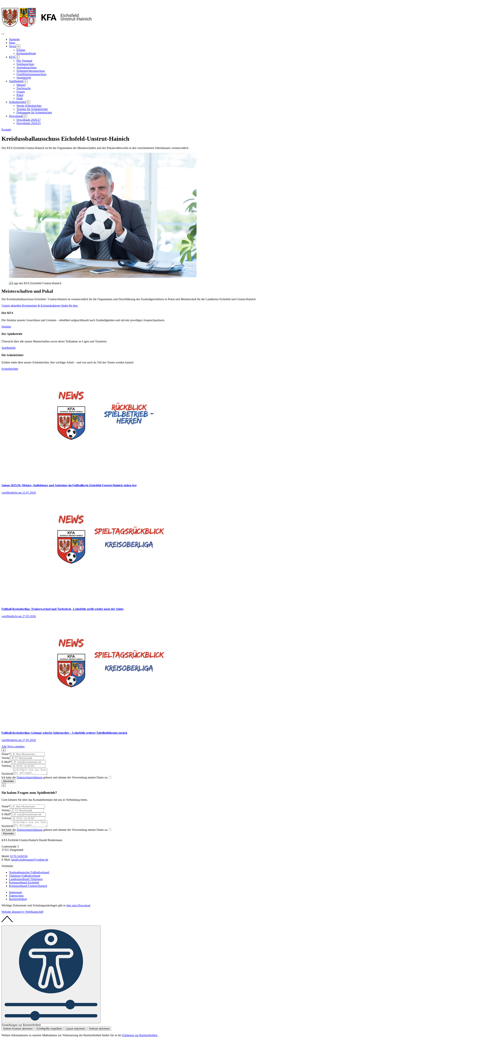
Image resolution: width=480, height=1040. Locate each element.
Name (6, 754)
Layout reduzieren (75, 1028)
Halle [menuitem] (19, 98)
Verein (5, 758)
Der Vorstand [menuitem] (24, 60)
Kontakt (6, 129)
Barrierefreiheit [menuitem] (18, 899)
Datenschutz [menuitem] (16, 895)
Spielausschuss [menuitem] (25, 64)
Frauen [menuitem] (20, 91)
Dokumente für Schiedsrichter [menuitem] (34, 112)
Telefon (6, 765)
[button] (3, 34)
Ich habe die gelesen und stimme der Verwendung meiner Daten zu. (55, 777)
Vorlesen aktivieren (99, 1028)
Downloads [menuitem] (16, 116)
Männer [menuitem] (21, 84)
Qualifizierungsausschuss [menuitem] (31, 74)
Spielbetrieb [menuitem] (16, 81)
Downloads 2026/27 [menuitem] (28, 119)
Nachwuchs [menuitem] (23, 88)
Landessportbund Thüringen (26, 879)
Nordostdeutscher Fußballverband (29, 872)
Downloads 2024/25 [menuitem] (28, 123)
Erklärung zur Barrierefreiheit (140, 1035)
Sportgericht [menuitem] (23, 77)
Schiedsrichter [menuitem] (17, 102)
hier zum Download (78, 905)
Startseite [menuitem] (14, 39)
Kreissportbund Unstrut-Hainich (28, 885)
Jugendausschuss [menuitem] (26, 67)
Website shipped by (22, 911)
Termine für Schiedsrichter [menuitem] (32, 109)
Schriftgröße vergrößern (49, 1028)
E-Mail (6, 761)
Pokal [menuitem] (19, 95)
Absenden (8, 781)
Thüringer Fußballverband (24, 875)
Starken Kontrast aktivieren (18, 1028)
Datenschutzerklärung (30, 777)
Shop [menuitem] (12, 42)
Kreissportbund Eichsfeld (24, 882)
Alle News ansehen (13, 746)
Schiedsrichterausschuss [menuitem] (30, 70)
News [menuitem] (12, 46)
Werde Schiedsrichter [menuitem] (29, 105)
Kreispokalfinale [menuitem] (26, 53)
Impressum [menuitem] (15, 892)
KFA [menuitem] (12, 57)
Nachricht (7, 773)
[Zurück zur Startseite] (47, 29)
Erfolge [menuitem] (20, 50)
